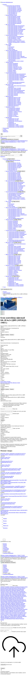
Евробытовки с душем (13, 283)
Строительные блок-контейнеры (13, 160)
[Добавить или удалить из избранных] (2, 336)
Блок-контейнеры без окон (14, 173)
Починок (21, 609)
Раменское (11, 610)
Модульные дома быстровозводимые (16, 248)
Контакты (5, 571)
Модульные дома (9, 242)
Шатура (15, 616)
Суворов (11, 613)
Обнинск (18, 606)
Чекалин (2, 616)
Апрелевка (12, 586)
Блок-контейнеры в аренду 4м (15, 211)
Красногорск (16, 599)
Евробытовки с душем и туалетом (15, 284)
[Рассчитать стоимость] (4, 540)
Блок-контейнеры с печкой (14, 174)
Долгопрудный (8, 592)
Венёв (10, 589)
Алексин (2, 586)
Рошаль (23, 610)
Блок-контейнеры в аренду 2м (15, 208)
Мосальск (3, 605)
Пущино (7, 610)
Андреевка (7, 586)
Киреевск (11, 597)
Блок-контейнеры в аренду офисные (16, 213)
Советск (2, 612)
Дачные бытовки (9, 219)
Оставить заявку (6, 551)
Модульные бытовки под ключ (15, 189)
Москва (6, 605)
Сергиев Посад (16, 611)
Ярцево (17, 618)
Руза (4, 611)
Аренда (4, 567)
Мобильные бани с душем (14, 259)
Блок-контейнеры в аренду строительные (17, 214)
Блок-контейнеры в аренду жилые (16, 218)
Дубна (9, 593)
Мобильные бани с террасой (14, 260)
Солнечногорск (7, 612)
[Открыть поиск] (2, 134)
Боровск (23, 588)
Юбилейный (9, 618)
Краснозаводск (22, 599)
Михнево (18, 604)
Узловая (11, 615)
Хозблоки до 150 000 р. (13, 274)
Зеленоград (12, 596)
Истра (22, 596)
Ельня (23, 593)
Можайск (22, 604)
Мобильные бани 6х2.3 (13, 264)
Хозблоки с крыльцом (13, 272)
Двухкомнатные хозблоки (14, 267)
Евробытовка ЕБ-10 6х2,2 (6, 462)
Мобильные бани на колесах (14, 262)
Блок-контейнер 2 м (12, 168)
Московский (11, 605)
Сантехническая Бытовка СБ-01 (8, 503)
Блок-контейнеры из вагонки (14, 177)
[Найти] (21, 136)
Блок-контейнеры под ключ (14, 167)
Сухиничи (15, 613)
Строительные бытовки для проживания (17, 234)
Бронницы (3, 589)
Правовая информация (8, 574)
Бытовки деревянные (13, 222)
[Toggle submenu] (11, 159)
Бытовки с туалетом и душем (14, 196)
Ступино (7, 613)
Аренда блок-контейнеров (11, 207)
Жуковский (18, 595)
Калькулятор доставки (5, 381)
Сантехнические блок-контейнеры (16, 193)
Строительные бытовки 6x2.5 (14, 241)
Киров (14, 597)
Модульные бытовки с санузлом (15, 188)
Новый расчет (4, 447)
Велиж (6, 589)
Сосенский (14, 612)
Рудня (2, 611)
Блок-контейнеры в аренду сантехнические (14, 216)
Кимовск (6, 597)
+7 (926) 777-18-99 (20, 148)
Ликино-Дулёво (4, 602)
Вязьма (18, 590)
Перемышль (3, 609)
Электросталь (19, 617)
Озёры (6, 608)
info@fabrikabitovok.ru (22, 150)
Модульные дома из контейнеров (15, 249)
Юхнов (13, 618)
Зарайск (2, 596)
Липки (9, 602)
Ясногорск (21, 618)
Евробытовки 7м (12, 282)
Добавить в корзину (5, 334)
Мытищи (17, 605)
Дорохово (3, 593)
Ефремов (7, 595)
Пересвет (8, 609)
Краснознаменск (4, 601)
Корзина (5, 566)
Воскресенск (8, 590)
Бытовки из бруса (12, 229)
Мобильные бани (9, 254)
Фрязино (15, 615)
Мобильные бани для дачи (14, 257)
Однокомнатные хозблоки (14, 266)
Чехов (12, 616)
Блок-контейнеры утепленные (15, 166)
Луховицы (3, 603)
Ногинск (14, 606)
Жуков (14, 595)
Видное (16, 589)
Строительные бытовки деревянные (16, 232)
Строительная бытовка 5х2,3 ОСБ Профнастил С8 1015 (13, 491)
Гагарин (22, 590)
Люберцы (18, 603)
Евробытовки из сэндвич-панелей (16, 285)
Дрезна (6, 593)
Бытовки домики (12, 228)
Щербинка (7, 617)
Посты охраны (11, 206)
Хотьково (23, 615)
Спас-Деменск (20, 612)
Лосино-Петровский (18, 602)
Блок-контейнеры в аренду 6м (15, 212)
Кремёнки (10, 601)
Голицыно (3, 591)
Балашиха (22, 586)
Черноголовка (8, 616)
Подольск (16, 609)
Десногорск (16, 591)
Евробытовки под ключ (13, 277)
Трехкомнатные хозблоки (14, 269)
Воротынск (3, 590)
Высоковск (14, 590)
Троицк (5, 615)
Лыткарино (7, 603)
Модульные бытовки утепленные (15, 186)
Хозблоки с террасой (13, 271)
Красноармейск (9, 599)
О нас (4, 286)
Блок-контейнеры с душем (14, 195)
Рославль (19, 610)
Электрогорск (13, 617)
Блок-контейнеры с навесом (14, 176)
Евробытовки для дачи (13, 278)
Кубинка (19, 601)
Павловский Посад (19, 608)
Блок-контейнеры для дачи (14, 162)
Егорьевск (19, 593)
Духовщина (14, 593)
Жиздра (11, 595)
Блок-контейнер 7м (12, 169)
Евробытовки (9, 276)
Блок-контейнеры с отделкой (14, 164)
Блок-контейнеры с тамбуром (14, 165)
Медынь (9, 604)
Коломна (7, 598)
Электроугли (3, 618)
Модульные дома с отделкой (14, 246)
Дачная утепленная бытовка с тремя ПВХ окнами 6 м (12, 487)
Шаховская (20, 616)
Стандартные (11, 203)
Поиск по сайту (4, 136)
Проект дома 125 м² (5, 458)
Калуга (25, 596)
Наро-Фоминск (22, 605)
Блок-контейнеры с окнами (14, 172)
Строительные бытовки (11, 230)
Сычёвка (20, 613)
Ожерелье (3, 608)
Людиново (22, 603)
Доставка (5, 568)
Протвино (25, 609)
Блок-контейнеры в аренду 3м (15, 210)
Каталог (5, 158)
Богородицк (14, 588)
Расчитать (3, 429)
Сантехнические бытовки (11, 191)
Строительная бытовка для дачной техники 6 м (11, 507)
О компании (6, 570)
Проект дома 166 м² (5, 499)
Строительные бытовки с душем (15, 236)
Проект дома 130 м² (5, 466)
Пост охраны (9, 201)
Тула (8, 615)
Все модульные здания (6, 382)
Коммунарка (11, 598)
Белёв (26, 586)
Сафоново (11, 611)
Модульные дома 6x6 (13, 252)
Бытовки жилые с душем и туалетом (16, 197)
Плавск (12, 609)
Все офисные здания (15, 382)
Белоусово (9, 588)
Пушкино (3, 610)
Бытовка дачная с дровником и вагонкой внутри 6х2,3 (13, 454)
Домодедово (14, 592)
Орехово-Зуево (11, 608)
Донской (19, 592)
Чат (11, 289)
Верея (13, 589)
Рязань (7, 611)
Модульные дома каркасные (14, 247)
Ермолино (3, 595)
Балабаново (17, 586)
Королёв (21, 598)
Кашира (2, 597)
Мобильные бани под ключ (14, 255)
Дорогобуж (24, 592)
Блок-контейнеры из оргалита (15, 178)
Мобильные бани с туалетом (14, 261)
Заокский (24, 595)
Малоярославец (4, 604)
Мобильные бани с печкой (14, 258)
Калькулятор (6, 569)
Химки (19, 615)
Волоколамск (21, 589)
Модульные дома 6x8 (13, 253)
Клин (22, 597)
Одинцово (22, 606)
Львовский (13, 603)
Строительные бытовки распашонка (16, 240)
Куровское (24, 601)
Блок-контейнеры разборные (14, 179)
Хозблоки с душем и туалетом (15, 270)
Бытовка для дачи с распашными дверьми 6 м (11, 473)
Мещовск (14, 604)
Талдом (23, 613)
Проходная (10, 205)
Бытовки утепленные (13, 223)
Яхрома (2, 619)
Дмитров (2, 592)
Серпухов (22, 611)
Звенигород (7, 596)
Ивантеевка (17, 596)
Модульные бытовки (10, 180)
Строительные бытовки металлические (17, 231)
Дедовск (7, 591)
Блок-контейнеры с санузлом (14, 194)
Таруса (2, 615)
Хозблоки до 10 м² (12, 273)
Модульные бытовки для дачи (15, 184)
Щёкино (25, 616)
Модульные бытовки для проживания (16, 185)
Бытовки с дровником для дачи (15, 225)
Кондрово (17, 598)
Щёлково (3, 617)
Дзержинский (22, 591)
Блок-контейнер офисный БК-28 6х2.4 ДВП (10, 469)
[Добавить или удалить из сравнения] (1, 336)
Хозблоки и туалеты (10, 265)
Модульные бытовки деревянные (15, 183)
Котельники (3, 599)
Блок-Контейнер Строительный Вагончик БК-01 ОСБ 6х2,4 (14, 496)
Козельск (2, 598)
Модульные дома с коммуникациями (16, 250)
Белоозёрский (4, 588)
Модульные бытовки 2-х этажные (15, 190)
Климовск (18, 597)
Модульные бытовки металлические (16, 182)
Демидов (11, 591)
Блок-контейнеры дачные (11, 171)
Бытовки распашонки (13, 220)
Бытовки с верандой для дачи (14, 224)
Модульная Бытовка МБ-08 (7, 477)
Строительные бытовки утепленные (16, 235)
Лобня (12, 602)
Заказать (3, 143)
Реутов (15, 610)
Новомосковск (8, 606)
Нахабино (3, 606)
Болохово (19, 588)
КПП (9, 202)
